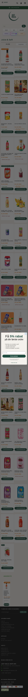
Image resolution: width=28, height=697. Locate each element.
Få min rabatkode (14, 356)
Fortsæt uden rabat (14, 362)
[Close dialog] (26, 334)
